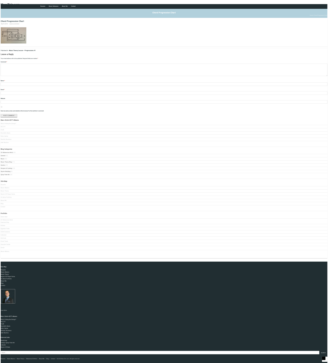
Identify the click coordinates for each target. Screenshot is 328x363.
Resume (42, 6)
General (3, 155)
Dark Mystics (5, 142)
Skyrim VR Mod (5, 347)
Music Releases (53, 6)
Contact (73, 6)
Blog (2, 203)
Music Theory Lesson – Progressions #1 (18, 50)
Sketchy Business (6, 139)
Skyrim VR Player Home (8, 194)
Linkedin (3, 345)
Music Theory (5, 191)
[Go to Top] (323, 358)
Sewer (3, 247)
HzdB (2, 130)
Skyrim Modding (5, 171)
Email (3, 89)
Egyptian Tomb (5, 228)
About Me (65, 6)
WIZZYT (3, 126)
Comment (4, 62)
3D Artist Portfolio (6, 197)
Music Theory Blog (6, 162)
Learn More (4, 310)
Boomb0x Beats (5, 133)
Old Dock (3, 238)
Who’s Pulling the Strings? (8, 123)
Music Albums (5, 188)
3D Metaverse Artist (7, 152)
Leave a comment (14, 24)
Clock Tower (4, 241)
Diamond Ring (5, 222)
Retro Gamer (4, 136)
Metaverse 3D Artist (31, 358)
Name (3, 80)
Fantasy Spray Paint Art (8, 343)
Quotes (3, 165)
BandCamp (4, 340)
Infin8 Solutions (5, 232)
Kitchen (3, 225)
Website (3, 98)
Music (2, 159)
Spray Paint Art (5, 174)
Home (311, 15)
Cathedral (3, 235)
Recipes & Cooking (6, 168)
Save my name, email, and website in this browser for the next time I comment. (22, 111)
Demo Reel (4, 217)
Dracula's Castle (5, 244)
